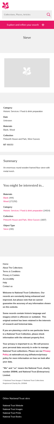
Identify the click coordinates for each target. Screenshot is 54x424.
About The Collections (13, 268)
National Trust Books (12, 416)
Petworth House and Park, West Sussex (21, 220)
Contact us (8, 286)
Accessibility (8, 279)
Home (5, 264)
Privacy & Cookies (11, 275)
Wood (6, 201)
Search (48, 13)
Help (5, 282)
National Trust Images (13, 409)
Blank (5, 198)
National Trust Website (13, 405)
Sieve (5, 229)
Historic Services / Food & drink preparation (23, 210)
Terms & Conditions (11, 271)
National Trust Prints (12, 413)
